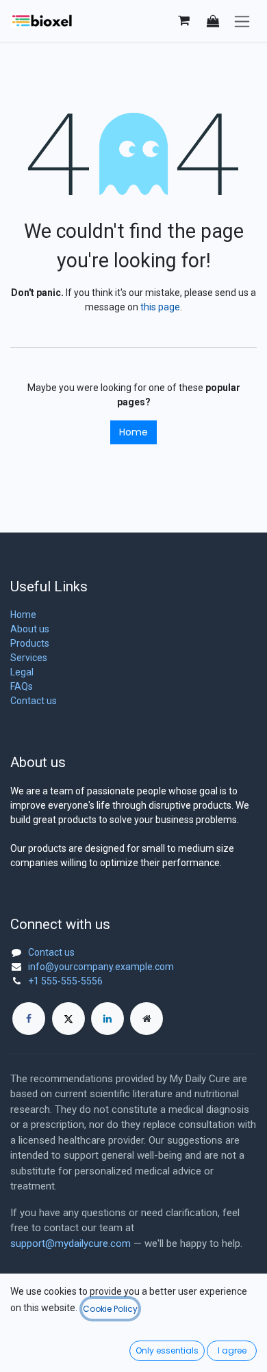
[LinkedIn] (107, 1018)
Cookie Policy (110, 1309)
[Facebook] (28, 1018)
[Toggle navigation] (242, 20)
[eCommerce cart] (183, 20)
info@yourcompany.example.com (101, 966)
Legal (22, 672)
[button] (213, 21)
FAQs (21, 686)
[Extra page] (146, 1018)
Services (28, 657)
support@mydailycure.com (70, 1243)
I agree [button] (232, 1350)
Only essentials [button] (167, 1350)
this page (160, 306)
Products (29, 643)
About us (29, 628)
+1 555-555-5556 (65, 981)
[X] (68, 1018)
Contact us (33, 700)
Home (133, 432)
